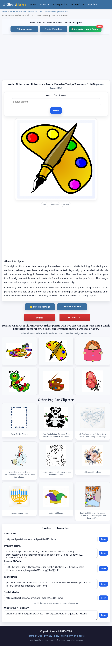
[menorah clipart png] (19, 496)
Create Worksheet (53, 29)
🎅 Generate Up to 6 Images (86, 28)
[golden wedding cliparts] (93, 455)
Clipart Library (48, 631)
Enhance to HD (72, 306)
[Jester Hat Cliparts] (56, 496)
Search (56, 111)
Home (33, 4)
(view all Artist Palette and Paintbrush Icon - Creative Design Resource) (56, 333)
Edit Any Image (24, 29)
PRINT (39, 317)
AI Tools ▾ (44, 4)
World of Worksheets (73, 635)
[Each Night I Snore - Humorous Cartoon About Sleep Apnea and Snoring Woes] (93, 496)
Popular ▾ (92, 4)
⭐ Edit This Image (40, 306)
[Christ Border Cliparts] (19, 417)
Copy (103, 539)
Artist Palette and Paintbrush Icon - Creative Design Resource (39, 11)
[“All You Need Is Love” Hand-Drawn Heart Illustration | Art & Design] (93, 417)
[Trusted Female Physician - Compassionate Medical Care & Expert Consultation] (19, 455)
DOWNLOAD (74, 317)
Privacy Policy (60, 4)
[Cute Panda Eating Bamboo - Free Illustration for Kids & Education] (56, 417)
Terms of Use (77, 4)
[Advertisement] (56, 57)
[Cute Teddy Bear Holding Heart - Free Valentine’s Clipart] (56, 455)
